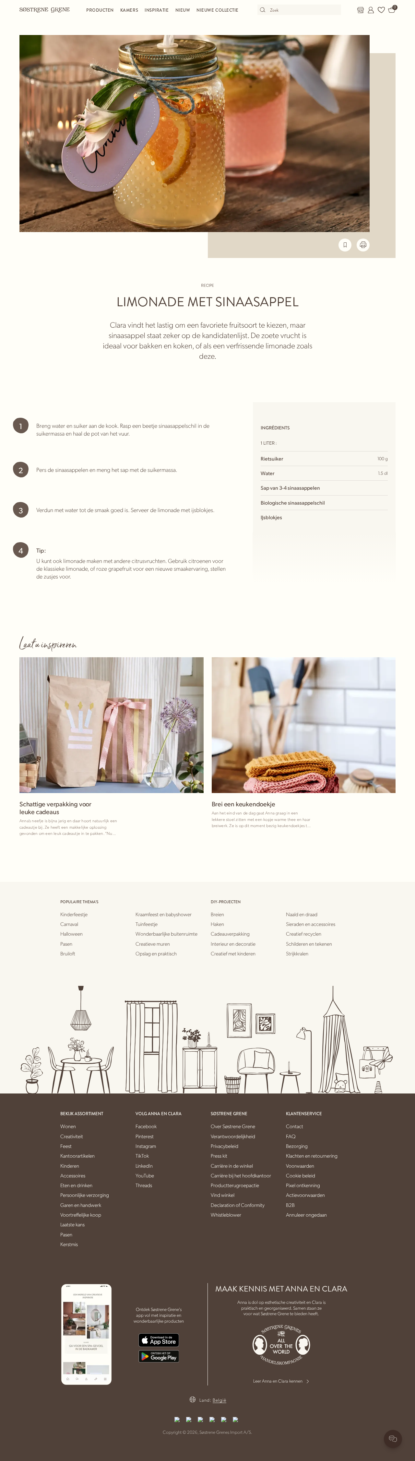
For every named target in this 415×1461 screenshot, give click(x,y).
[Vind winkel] (360, 10)
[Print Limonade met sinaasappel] (363, 245)
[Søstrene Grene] (44, 10)
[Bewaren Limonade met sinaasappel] (344, 245)
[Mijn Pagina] (371, 10)
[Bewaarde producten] (381, 10)
